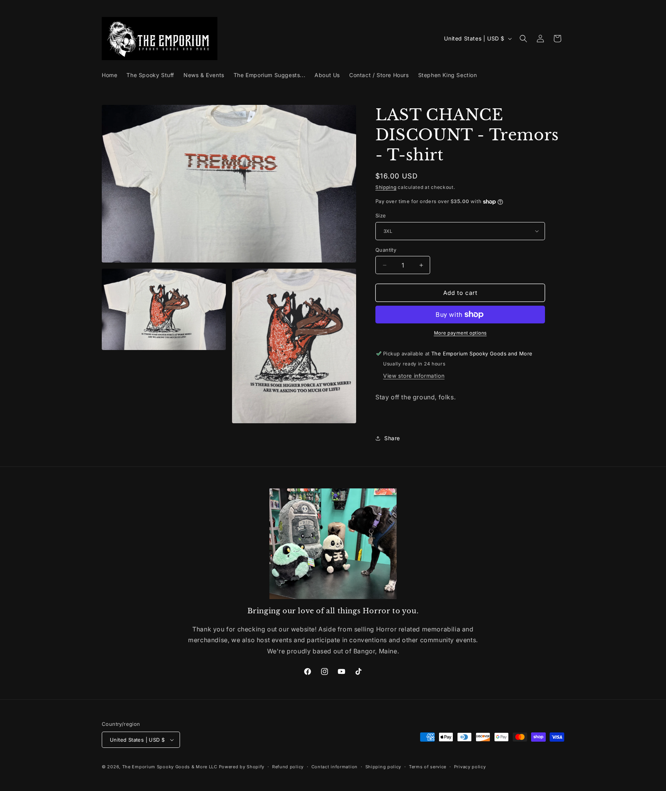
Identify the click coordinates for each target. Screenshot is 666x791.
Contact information (334, 766)
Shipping (386, 187)
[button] (523, 38)
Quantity (385, 250)
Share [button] (392, 438)
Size (380, 215)
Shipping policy (383, 766)
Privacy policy (470, 766)
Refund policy (288, 766)
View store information (413, 375)
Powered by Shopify (242, 766)
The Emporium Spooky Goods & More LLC (169, 766)
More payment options (460, 333)
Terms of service (427, 766)
